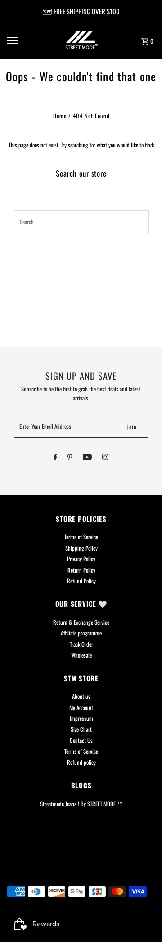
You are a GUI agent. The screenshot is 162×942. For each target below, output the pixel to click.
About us (81, 696)
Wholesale (81, 655)
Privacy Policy (81, 559)
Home (60, 115)
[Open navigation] (18, 40)
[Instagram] (105, 458)
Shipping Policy (81, 548)
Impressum (81, 718)
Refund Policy (81, 581)
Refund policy (81, 762)
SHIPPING (78, 11)
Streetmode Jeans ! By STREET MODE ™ (81, 804)
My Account (81, 707)
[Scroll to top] (143, 918)
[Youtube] (87, 458)
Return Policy (81, 570)
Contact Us (81, 740)
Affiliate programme (81, 633)
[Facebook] (55, 458)
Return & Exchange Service (81, 622)
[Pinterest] (70, 458)
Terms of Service (81, 537)
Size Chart (81, 729)
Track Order (81, 644)
